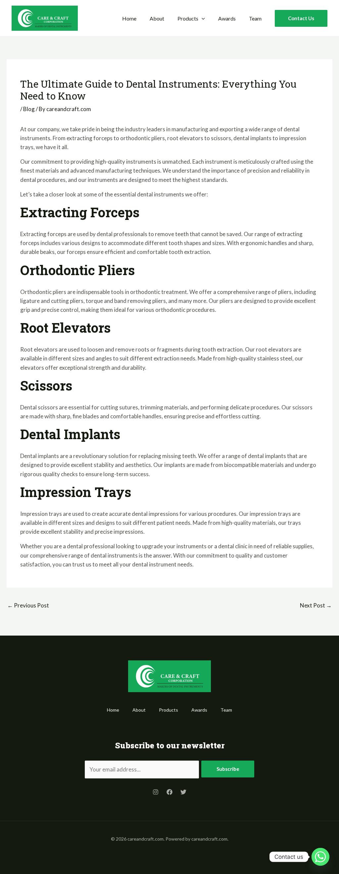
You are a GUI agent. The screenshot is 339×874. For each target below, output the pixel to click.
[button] (201, 18)
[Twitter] (183, 792)
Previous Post (28, 605)
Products (187, 18)
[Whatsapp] (320, 857)
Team (255, 18)
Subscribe (228, 769)
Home (129, 18)
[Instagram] (156, 792)
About (157, 18)
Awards (227, 18)
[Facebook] (169, 792)
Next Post (316, 605)
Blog (29, 108)
